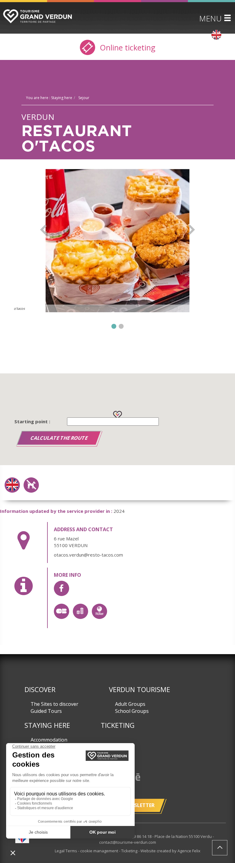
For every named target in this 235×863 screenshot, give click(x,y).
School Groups (132, 711)
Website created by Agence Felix (170, 851)
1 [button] (113, 326)
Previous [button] (43, 229)
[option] (117, 240)
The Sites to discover (54, 704)
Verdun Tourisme (139, 689)
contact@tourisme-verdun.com (127, 842)
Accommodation (49, 739)
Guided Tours (46, 711)
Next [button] (191, 229)
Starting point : (32, 421)
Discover (39, 689)
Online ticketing (126, 47)
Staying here (47, 725)
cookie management (99, 851)
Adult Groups (130, 704)
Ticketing (118, 725)
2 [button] (121, 326)
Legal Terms (66, 851)
